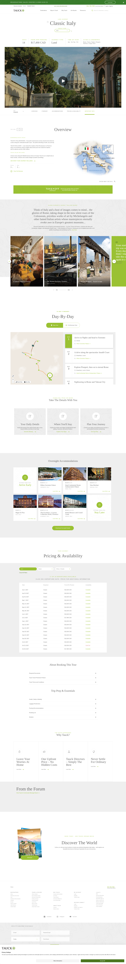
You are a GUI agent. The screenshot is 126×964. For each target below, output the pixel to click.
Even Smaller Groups (36, 895)
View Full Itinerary (18, 171)
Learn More (19, 769)
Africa (11, 894)
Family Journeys (35, 898)
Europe (11, 901)
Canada (12, 900)
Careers (55, 907)
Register (75, 895)
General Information (100, 895)
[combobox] (38, 569)
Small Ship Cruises (35, 906)
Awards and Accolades (57, 894)
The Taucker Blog (56, 900)
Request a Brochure (100, 901)
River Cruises (34, 903)
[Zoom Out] (13, 382)
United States (13, 906)
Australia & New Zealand (15, 898)
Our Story (55, 895)
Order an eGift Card (100, 900)
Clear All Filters (23, 572)
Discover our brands (18, 6)
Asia (11, 897)
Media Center (56, 908)
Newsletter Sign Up (100, 898)
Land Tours (34, 901)
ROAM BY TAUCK (31, 6)
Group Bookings (99, 897)
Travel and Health (99, 903)
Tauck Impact (56, 897)
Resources (83, 10)
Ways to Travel (54, 10)
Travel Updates (99, 906)
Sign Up (111, 6)
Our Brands (74, 10)
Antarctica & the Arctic (14, 895)
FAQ (97, 893)
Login (75, 894)
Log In (107, 6)
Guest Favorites (35, 900)
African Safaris (35, 894)
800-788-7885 (91, 6)
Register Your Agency (78, 907)
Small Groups (34, 905)
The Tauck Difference (57, 898)
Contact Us (98, 892)
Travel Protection (99, 904)
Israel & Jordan (13, 903)
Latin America (13, 905)
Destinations (43, 10)
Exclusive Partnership (36, 897)
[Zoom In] (13, 380)
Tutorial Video (77, 897)
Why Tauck (64, 10)
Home (11, 887)
